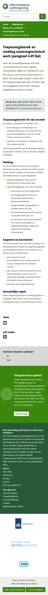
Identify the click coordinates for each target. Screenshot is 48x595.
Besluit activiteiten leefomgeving (26, 74)
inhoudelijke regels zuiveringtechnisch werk (22, 302)
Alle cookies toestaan (14, 589)
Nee (9, 360)
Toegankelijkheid (10, 496)
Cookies (6, 503)
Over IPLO (7, 472)
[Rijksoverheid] (24, 523)
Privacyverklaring (10, 500)
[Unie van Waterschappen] (24, 544)
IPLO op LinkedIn (11, 485)
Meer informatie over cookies (24, 583)
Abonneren (8, 475)
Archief (6, 482)
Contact (6, 478)
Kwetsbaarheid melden (13, 506)
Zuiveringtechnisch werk (30, 108)
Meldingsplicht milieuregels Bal (21, 183)
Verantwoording (10, 493)
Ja (8, 356)
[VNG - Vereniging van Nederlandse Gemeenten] (24, 564)
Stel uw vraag (21, 414)
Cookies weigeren (35, 589)
